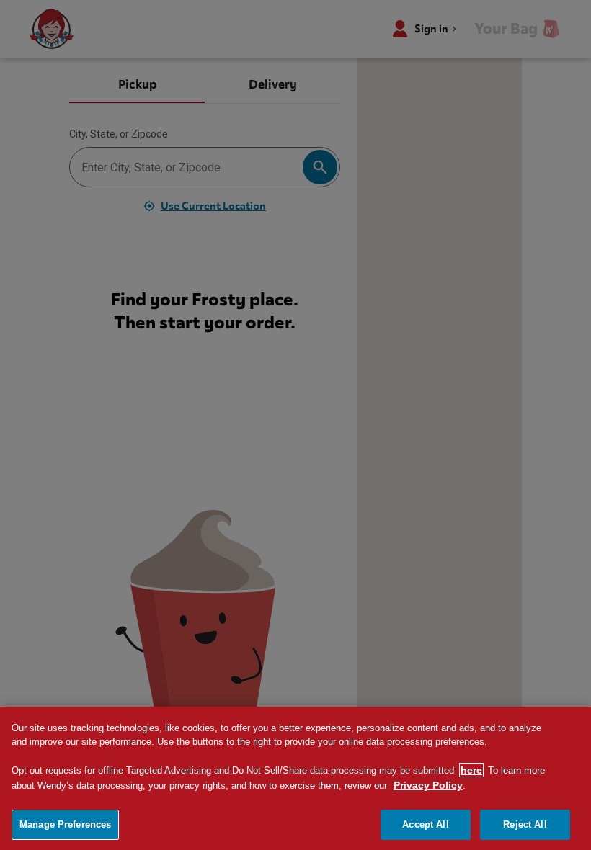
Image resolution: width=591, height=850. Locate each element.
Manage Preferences (65, 824)
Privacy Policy (428, 785)
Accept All (425, 824)
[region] (295, 778)
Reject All (524, 824)
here (471, 770)
